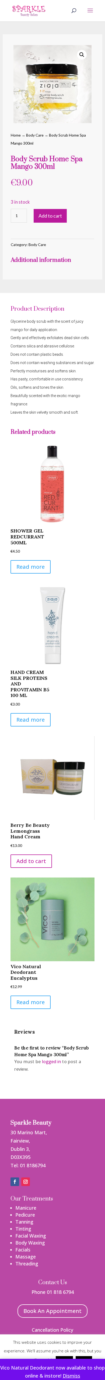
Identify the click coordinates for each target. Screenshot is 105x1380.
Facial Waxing (30, 1235)
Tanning (24, 1221)
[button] (82, 55)
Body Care (35, 135)
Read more (30, 566)
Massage (25, 1256)
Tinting (23, 1228)
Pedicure (25, 1215)
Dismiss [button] (71, 1375)
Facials (22, 1249)
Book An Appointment (52, 1311)
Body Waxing (30, 1242)
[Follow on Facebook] (14, 1181)
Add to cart (50, 216)
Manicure (25, 1208)
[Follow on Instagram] (25, 1181)
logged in (51, 1062)
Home (16, 135)
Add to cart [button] (31, 861)
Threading (26, 1263)
